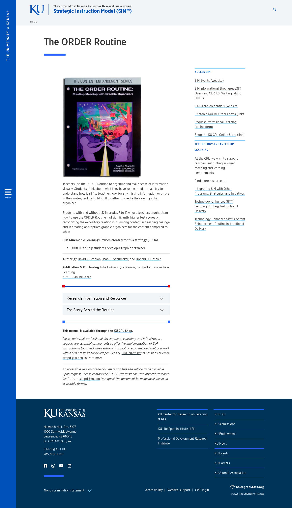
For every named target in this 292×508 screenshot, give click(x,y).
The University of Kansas (251, 493)
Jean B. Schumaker (115, 259)
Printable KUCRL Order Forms (216, 114)
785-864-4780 (54, 454)
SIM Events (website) (209, 80)
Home (33, 21)
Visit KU (220, 414)
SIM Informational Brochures (214, 88)
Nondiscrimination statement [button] (64, 490)
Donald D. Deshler (148, 259)
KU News (221, 443)
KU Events (222, 453)
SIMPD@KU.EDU (55, 449)
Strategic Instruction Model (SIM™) (92, 10)
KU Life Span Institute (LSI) (176, 429)
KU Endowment (225, 434)
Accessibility (154, 490)
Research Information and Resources (109, 298)
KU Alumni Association (230, 473)
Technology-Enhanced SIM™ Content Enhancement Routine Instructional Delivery (220, 224)
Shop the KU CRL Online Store (215, 135)
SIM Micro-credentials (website (216, 106)
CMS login (202, 490)
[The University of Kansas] (64, 416)
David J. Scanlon (89, 259)
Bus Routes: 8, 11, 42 (57, 441)
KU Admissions (225, 424)
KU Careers (222, 463)
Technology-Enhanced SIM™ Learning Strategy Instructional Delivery (216, 206)
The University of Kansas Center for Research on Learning (92, 6)
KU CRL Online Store (77, 276)
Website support (178, 490)
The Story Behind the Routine (103, 309)
